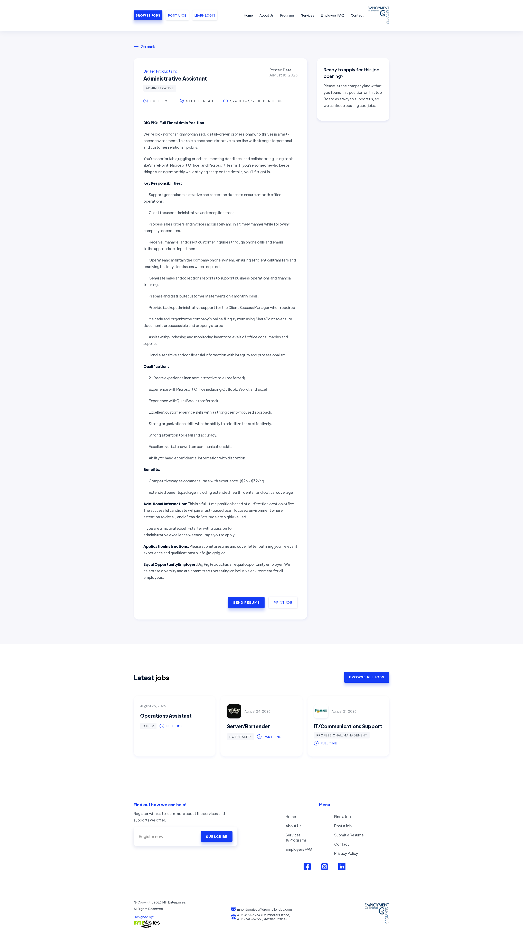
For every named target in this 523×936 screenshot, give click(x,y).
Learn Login (204, 15)
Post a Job (343, 825)
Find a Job (342, 816)
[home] (377, 15)
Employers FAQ (332, 15)
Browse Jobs (148, 15)
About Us (266, 15)
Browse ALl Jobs (366, 677)
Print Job (283, 602)
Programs (287, 15)
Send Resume (246, 602)
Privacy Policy (346, 853)
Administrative (160, 88)
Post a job (177, 15)
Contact (357, 15)
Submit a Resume (349, 835)
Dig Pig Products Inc (160, 71)
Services (307, 15)
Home (248, 15)
